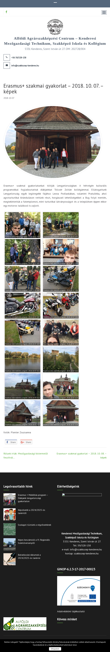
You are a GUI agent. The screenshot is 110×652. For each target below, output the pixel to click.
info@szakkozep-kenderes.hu (25, 65)
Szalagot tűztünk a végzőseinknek (34, 524)
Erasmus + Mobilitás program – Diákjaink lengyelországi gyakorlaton (33, 498)
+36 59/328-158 (18, 57)
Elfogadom (55, 649)
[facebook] (6, 12)
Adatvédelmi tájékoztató (71, 611)
